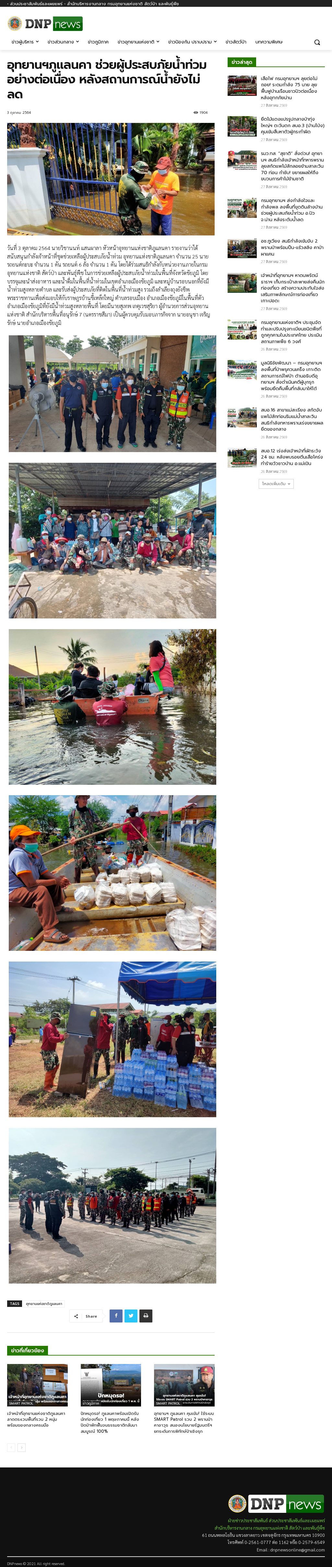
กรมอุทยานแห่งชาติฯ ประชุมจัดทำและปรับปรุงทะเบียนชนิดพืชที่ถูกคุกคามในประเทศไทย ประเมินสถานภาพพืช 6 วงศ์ (291, 332)
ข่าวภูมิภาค (91, 1403)
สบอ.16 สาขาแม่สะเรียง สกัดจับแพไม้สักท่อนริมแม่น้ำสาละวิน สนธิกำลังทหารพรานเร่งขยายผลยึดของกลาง (292, 420)
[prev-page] (11, 1447)
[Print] (145, 1316)
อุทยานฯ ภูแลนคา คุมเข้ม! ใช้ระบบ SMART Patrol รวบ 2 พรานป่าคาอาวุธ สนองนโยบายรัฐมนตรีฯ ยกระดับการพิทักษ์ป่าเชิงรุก (184, 1422)
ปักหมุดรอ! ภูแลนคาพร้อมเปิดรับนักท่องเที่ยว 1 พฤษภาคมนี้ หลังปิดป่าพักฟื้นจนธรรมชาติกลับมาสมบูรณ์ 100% (110, 1422)
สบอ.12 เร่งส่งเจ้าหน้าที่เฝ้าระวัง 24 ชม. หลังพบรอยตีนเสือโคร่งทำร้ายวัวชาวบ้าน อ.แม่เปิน (292, 457)
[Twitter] (130, 1316)
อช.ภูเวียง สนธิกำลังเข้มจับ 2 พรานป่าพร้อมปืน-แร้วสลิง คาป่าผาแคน (292, 247)
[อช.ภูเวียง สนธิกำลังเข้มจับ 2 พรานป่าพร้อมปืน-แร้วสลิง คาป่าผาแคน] (242, 248)
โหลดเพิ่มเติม (274, 484)
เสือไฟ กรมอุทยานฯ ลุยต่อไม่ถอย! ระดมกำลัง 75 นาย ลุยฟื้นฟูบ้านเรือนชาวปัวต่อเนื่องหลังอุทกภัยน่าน (289, 88)
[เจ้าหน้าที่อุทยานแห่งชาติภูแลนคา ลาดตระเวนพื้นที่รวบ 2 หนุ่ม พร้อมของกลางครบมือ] (37, 1385)
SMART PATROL (21, 1403)
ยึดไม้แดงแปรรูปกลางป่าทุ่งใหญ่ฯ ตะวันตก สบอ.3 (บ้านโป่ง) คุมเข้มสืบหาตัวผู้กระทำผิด (293, 125)
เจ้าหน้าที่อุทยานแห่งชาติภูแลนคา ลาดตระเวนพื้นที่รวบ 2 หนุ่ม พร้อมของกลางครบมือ (36, 1419)
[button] (317, 42)
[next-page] (22, 1447)
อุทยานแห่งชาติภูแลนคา (44, 1304)
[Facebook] (321, 22)
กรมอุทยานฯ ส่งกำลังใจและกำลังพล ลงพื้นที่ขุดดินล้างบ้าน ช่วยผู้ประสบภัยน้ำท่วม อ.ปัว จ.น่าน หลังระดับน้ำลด (292, 210)
